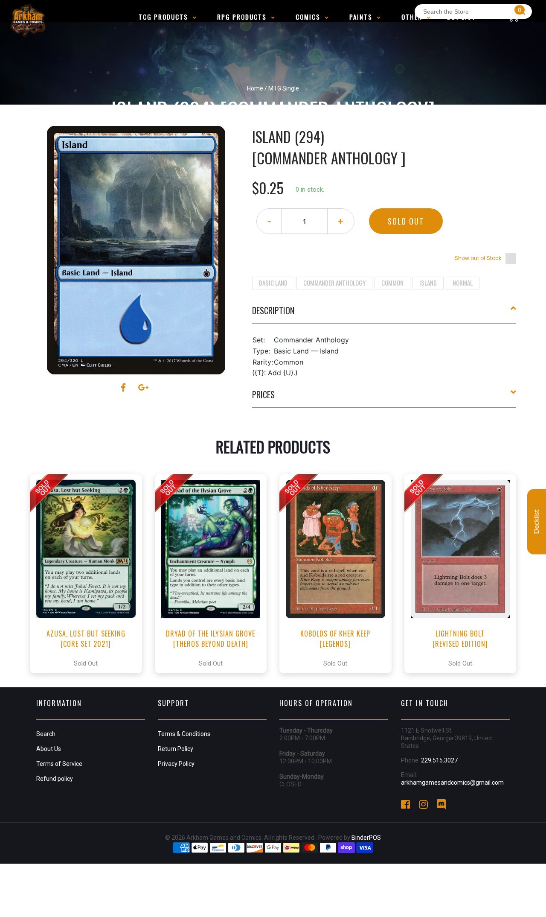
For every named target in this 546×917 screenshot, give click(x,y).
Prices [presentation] (263, 394)
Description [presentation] (273, 310)
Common (392, 282)
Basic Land (273, 282)
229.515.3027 (439, 760)
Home (255, 88)
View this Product (89, 573)
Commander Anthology (334, 282)
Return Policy (175, 748)
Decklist (536, 522)
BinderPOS (366, 837)
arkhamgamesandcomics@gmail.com (452, 782)
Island (428, 282)
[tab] (384, 314)
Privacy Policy (176, 763)
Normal (463, 282)
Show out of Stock (478, 258)
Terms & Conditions (184, 733)
